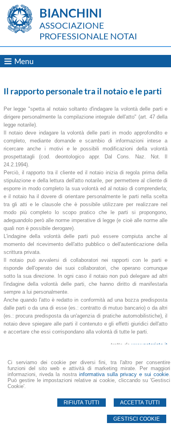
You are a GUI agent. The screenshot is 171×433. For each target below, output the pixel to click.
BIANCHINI (70, 13)
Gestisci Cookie (136, 419)
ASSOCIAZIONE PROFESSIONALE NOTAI (88, 30)
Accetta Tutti (140, 403)
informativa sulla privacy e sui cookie (124, 374)
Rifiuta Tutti (81, 403)
